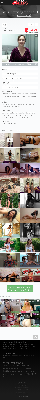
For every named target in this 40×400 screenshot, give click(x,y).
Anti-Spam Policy (22, 385)
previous (31, 25)
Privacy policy (22, 382)
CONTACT (6, 356)
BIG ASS (17, 365)
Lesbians (7, 371)
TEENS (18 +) (30, 373)
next (36, 25)
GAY (17, 374)
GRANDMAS (18, 371)
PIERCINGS (32, 371)
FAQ (4, 358)
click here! (24, 15)
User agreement (22, 384)
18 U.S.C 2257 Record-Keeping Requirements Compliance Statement (22, 394)
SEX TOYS (12, 374)
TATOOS (20, 374)
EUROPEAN (27, 368)
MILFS (13, 371)
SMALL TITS (20, 368)
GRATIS (24, 312)
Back (4, 25)
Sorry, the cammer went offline (18, 64)
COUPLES (26, 371)
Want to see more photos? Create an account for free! (20, 289)
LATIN (33, 368)
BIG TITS (13, 368)
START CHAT (14, 312)
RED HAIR (6, 374)
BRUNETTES (7, 368)
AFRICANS (6, 366)
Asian (11, 366)
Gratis (5, 377)
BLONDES (25, 365)
